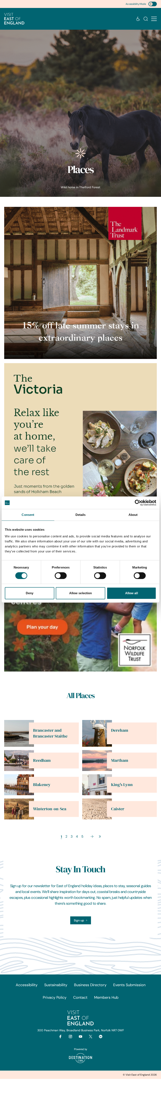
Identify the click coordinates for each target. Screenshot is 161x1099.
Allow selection (80, 593)
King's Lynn (122, 784)
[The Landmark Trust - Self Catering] (80, 283)
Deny (29, 593)
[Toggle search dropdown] (146, 19)
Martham (119, 760)
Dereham (119, 730)
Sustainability (55, 985)
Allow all (131, 593)
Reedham (42, 760)
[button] (154, 19)
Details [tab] (80, 514)
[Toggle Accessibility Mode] (152, 4)
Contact (80, 997)
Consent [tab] (28, 514)
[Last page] (99, 836)
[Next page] (92, 836)
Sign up (79, 920)
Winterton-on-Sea (49, 808)
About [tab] (133, 514)
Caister (117, 808)
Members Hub (106, 997)
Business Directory (90, 985)
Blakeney (42, 784)
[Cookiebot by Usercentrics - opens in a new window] (137, 503)
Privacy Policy (54, 997)
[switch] (61, 575)
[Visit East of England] (14, 19)
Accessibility (27, 985)
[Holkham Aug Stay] (80, 439)
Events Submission (129, 985)
